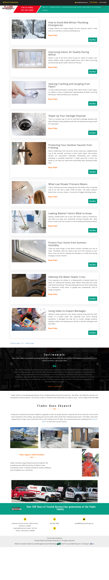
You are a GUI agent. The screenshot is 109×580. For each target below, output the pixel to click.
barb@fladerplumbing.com (82, 2)
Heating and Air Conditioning (72, 7)
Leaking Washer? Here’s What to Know (70, 213)
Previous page (15, 343)
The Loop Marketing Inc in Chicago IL (77, 544)
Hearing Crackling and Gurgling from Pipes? (69, 85)
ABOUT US (45, 7)
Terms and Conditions (54, 538)
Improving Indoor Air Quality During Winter (68, 53)
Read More (92, 40)
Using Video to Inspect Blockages (67, 311)
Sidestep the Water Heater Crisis (66, 276)
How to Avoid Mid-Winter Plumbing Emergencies (68, 24)
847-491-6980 (103, 2)
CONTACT (45, 10)
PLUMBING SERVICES (55, 7)
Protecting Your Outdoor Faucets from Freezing (70, 146)
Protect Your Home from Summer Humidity (67, 244)
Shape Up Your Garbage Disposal (67, 115)
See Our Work (96, 7)
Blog (103, 7)
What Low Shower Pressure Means (67, 184)
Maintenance (86, 7)
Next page (30, 343)
